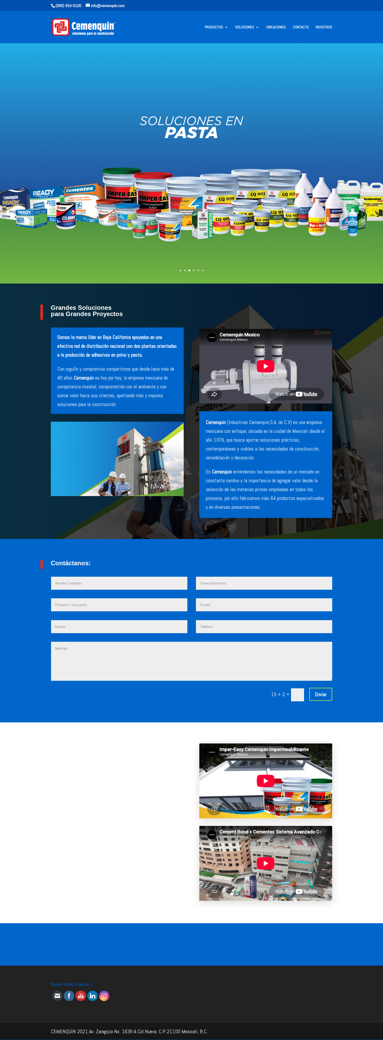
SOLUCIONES (244, 27)
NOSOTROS (324, 27)
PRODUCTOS (214, 27)
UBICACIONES (276, 27)
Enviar (320, 694)
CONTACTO (301, 27)
